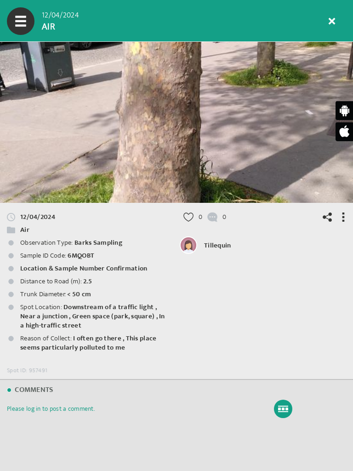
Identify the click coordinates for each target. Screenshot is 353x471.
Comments (33, 390)
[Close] (331, 21)
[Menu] (20, 21)
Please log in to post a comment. (51, 408)
